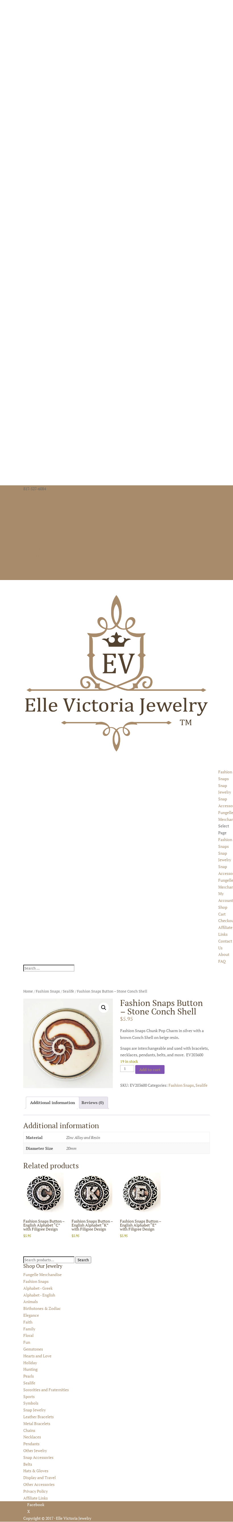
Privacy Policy (35, 1491)
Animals (30, 1301)
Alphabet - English (39, 1295)
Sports (29, 1396)
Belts (27, 1464)
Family (29, 1329)
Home (28, 991)
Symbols (30, 1403)
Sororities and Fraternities (46, 1389)
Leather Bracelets (38, 1416)
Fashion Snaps (48, 991)
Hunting (30, 1369)
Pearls (28, 1376)
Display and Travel (39, 1477)
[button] (104, 1008)
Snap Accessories (38, 1457)
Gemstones (33, 1349)
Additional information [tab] (52, 1102)
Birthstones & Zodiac (42, 1308)
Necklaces (32, 1437)
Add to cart (150, 1069)
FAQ (27, 570)
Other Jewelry (35, 1450)
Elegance (31, 1315)
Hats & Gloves (35, 1470)
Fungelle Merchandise (42, 1274)
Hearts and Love (37, 1356)
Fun (26, 1342)
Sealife (68, 991)
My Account (33, 522)
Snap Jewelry (34, 1410)
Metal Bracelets (36, 1423)
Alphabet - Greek (38, 1288)
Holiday (30, 1362)
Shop (27, 529)
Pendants (31, 1443)
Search (83, 1259)
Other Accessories (39, 1484)
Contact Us (32, 556)
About (28, 563)
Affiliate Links (35, 549)
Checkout (31, 542)
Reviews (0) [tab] (93, 1102)
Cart (27, 536)
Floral (28, 1335)
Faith (27, 1322)
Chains (29, 1430)
